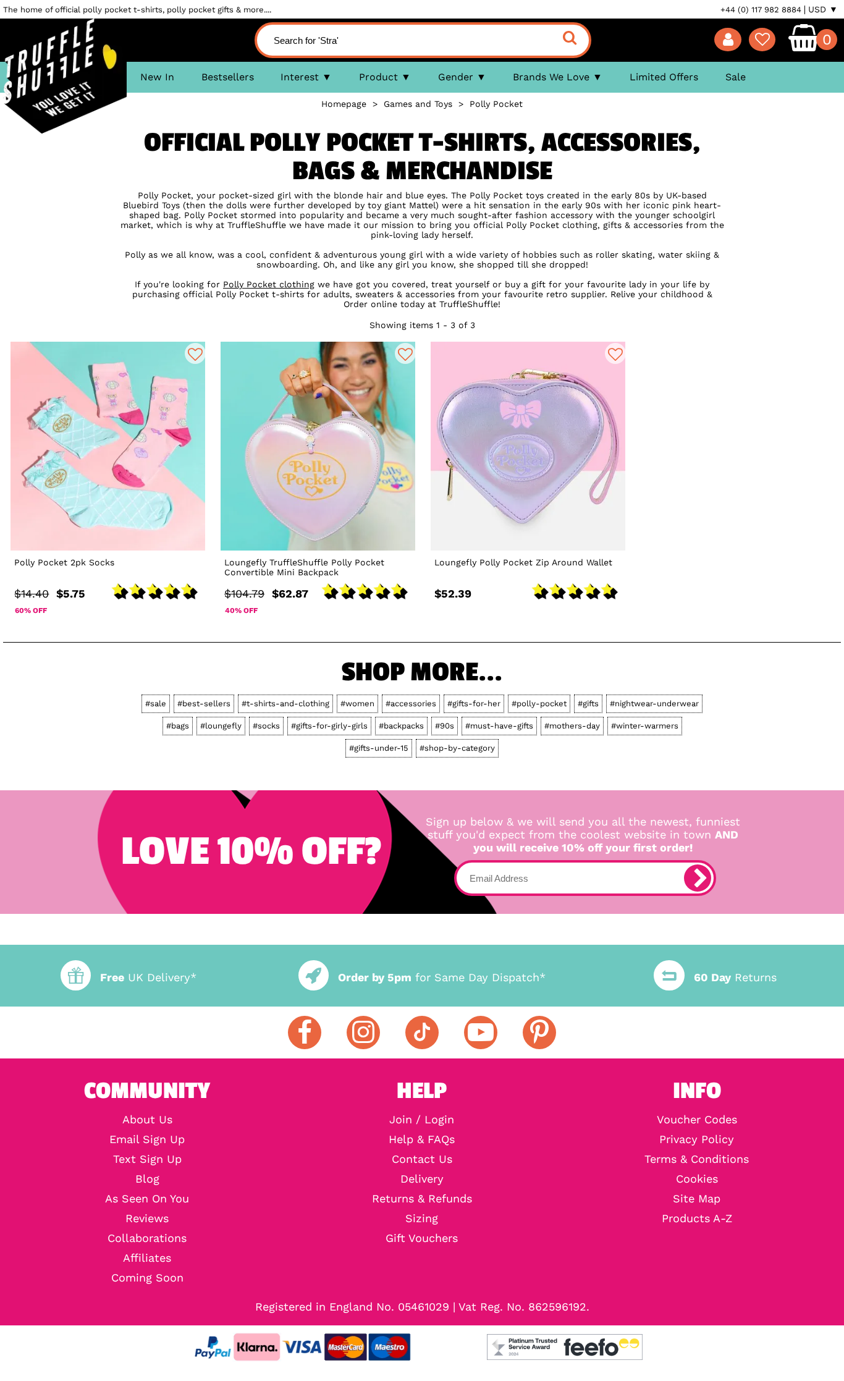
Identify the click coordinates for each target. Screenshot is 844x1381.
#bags (177, 725)
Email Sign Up (147, 1139)
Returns (735, 977)
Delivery (422, 1179)
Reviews (147, 1218)
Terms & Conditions (696, 1159)
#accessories (411, 703)
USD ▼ (823, 9)
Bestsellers (227, 77)
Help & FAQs (422, 1139)
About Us (147, 1119)
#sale (155, 703)
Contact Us (422, 1159)
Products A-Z (697, 1218)
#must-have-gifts (499, 725)
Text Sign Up (147, 1159)
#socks (266, 725)
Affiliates (147, 1258)
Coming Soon (147, 1277)
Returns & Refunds (422, 1198)
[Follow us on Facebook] (304, 1032)
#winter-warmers (644, 725)
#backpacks (401, 725)
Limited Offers (664, 77)
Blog (147, 1179)
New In (157, 77)
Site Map (696, 1198)
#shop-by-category (457, 748)
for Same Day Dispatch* (442, 977)
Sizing (421, 1218)
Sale (735, 77)
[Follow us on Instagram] (363, 1032)
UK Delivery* (148, 977)
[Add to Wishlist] (195, 353)
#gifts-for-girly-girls (329, 725)
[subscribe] (697, 878)
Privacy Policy (696, 1139)
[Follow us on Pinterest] (539, 1032)
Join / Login (421, 1119)
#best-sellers (203, 703)
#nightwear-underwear (654, 703)
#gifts (588, 703)
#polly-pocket (539, 703)
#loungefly (221, 725)
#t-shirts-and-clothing (285, 703)
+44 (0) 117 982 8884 (760, 9)
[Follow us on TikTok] (422, 1032)
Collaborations (147, 1238)
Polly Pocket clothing (268, 284)
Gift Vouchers (422, 1238)
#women (357, 703)
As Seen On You (147, 1198)
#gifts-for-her (473, 703)
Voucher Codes (697, 1119)
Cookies (697, 1179)
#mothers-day (572, 725)
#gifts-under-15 (378, 748)
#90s (444, 725)
